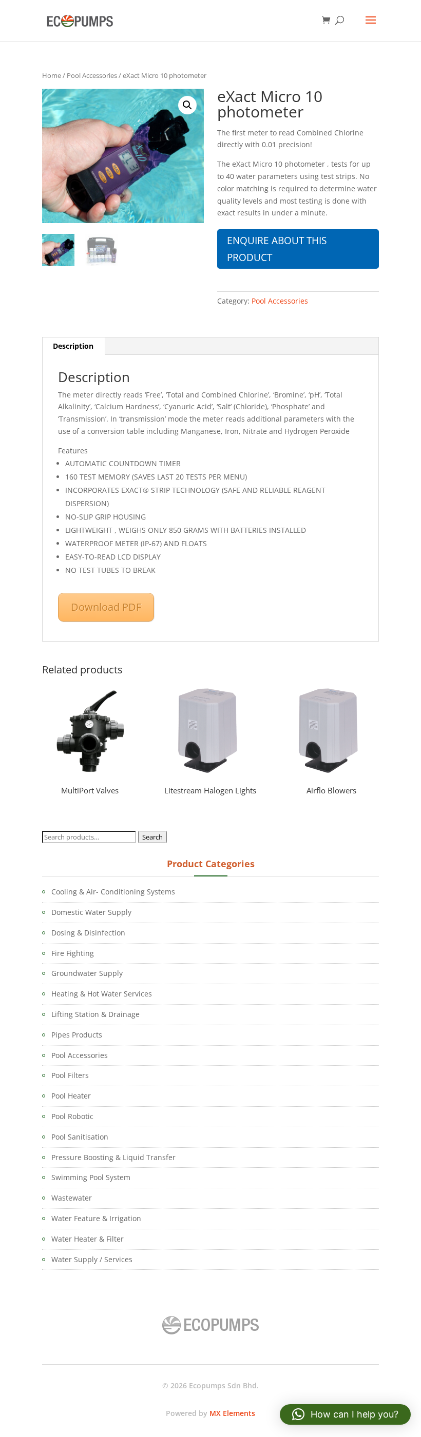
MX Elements (232, 1413)
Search (152, 837)
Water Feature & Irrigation (96, 1218)
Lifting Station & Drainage (95, 1014)
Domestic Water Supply (91, 912)
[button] (187, 105)
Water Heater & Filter (87, 1239)
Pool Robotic (72, 1116)
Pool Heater (71, 1096)
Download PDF (106, 607)
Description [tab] (73, 346)
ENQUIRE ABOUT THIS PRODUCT (277, 248)
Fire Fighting (72, 953)
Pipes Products (76, 1035)
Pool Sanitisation (79, 1137)
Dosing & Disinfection (88, 932)
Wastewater (71, 1198)
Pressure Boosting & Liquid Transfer (113, 1157)
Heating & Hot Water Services (101, 994)
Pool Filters (70, 1075)
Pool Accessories (92, 75)
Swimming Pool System (90, 1177)
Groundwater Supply (87, 973)
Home (51, 75)
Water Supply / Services (91, 1259)
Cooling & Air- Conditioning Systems (113, 891)
